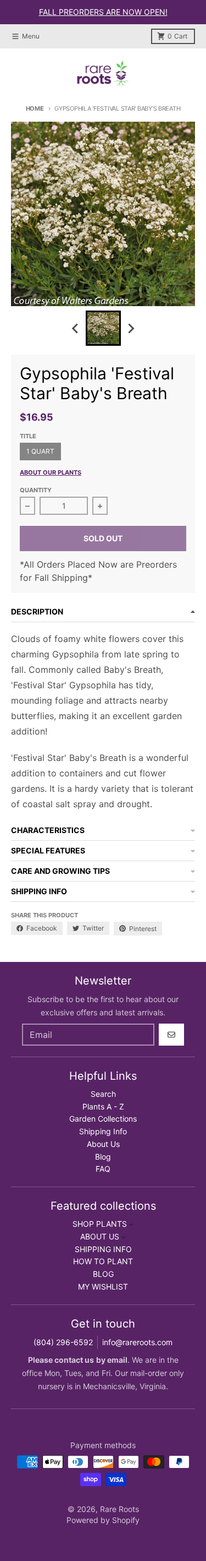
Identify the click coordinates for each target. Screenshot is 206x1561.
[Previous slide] (75, 328)
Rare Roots (119, 1509)
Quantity (36, 490)
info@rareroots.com (137, 1342)
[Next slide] (130, 328)
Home (35, 108)
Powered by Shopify (103, 1520)
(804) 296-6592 (63, 1342)
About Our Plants (50, 472)
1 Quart (40, 451)
